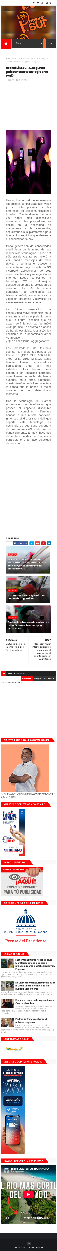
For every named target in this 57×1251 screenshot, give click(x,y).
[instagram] (46, 2)
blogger (26, 678)
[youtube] (42, 2)
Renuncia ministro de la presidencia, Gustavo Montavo (34, 1002)
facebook (49, 678)
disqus (37, 678)
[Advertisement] (28, 107)
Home (9, 58)
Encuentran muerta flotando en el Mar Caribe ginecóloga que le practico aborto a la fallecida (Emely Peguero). (35, 964)
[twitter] (38, 2)
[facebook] (34, 2)
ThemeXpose (36, 1247)
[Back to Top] (29, 1243)
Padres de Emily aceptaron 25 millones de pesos (31, 1020)
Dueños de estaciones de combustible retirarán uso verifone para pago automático (28, 625)
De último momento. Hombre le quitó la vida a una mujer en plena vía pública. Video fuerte (35, 985)
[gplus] (51, 2)
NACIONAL (18, 58)
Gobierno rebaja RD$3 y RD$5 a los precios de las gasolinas (26, 597)
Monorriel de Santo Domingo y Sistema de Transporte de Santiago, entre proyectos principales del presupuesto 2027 (27, 564)
